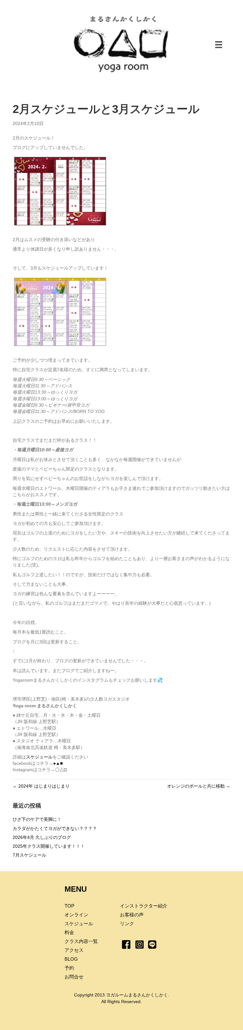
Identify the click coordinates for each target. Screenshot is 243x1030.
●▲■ (58, 763)
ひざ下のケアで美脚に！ (37, 819)
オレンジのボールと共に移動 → (198, 786)
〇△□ (60, 769)
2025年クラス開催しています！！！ (49, 846)
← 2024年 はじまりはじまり (41, 786)
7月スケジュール (29, 855)
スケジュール (39, 756)
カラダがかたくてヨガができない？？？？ (55, 828)
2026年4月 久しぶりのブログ (42, 837)
